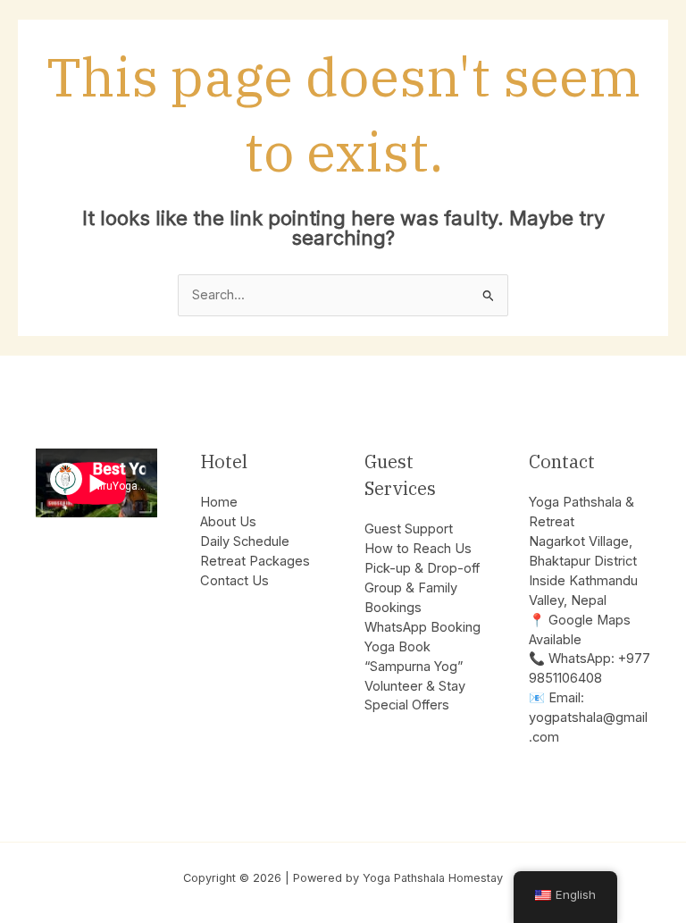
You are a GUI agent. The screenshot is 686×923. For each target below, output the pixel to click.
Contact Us (234, 581)
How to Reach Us (418, 549)
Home (219, 502)
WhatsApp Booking (422, 627)
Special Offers (406, 705)
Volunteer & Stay (414, 686)
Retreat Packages (255, 561)
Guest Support (408, 529)
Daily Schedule (244, 541)
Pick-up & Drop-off (422, 568)
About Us (228, 522)
